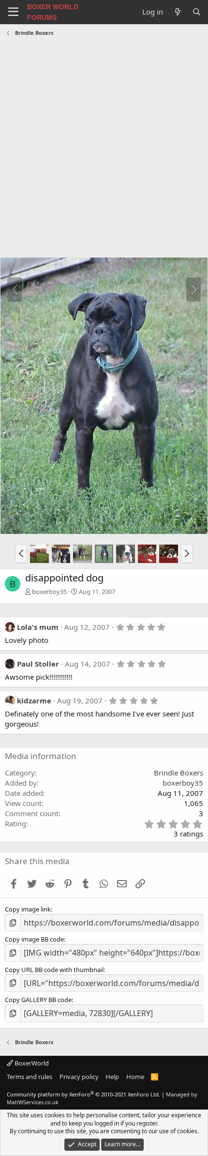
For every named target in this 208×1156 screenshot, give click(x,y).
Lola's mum (38, 627)
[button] (21, 554)
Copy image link (28, 909)
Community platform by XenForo (83, 1094)
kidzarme (34, 700)
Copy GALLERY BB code (38, 999)
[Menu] (13, 12)
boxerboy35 (49, 591)
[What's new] (177, 12)
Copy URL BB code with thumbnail (54, 969)
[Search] (196, 12)
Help (112, 1076)
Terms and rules (29, 1076)
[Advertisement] (104, 148)
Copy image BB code (34, 939)
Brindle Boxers (178, 772)
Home (135, 1076)
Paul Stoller (38, 664)
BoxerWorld (31, 1063)
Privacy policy (79, 1076)
